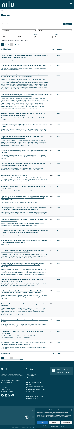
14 (18, 44)
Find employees (31, 374)
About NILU (29, 377)
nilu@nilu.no (34, 398)
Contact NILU (62, 426)
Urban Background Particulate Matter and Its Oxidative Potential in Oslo (23, 65)
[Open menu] (71, 4)
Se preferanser (66, 422)
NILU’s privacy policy (55, 426)
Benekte (54, 422)
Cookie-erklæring (46, 425)
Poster (58, 55)
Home (2, 10)
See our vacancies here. (64, 372)
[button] (71, 410)
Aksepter (42, 422)
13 (15, 44)
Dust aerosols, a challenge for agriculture (14, 175)
